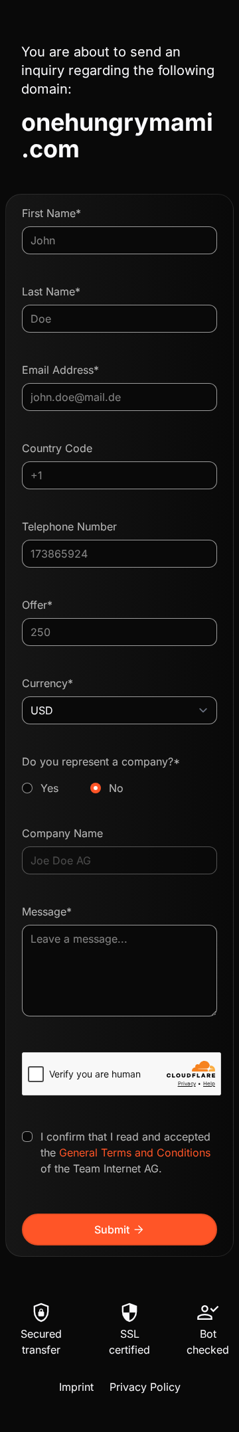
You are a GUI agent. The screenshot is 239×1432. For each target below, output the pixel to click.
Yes (49, 788)
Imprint (76, 1386)
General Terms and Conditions (134, 1152)
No (116, 788)
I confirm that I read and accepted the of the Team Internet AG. (125, 1152)
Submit (119, 1229)
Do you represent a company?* (101, 775)
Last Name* (51, 291)
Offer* (37, 604)
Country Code (57, 448)
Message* (47, 911)
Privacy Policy (145, 1386)
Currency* (47, 683)
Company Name (62, 833)
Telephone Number (69, 526)
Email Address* (60, 369)
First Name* (51, 213)
